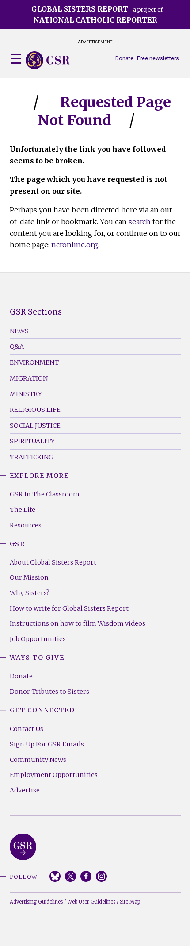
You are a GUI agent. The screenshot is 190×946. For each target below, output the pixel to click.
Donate (124, 58)
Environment (34, 362)
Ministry (26, 394)
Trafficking (31, 457)
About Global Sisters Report (53, 562)
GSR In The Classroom (45, 494)
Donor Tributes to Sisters (49, 692)
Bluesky (55, 876)
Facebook (85, 876)
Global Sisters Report (23, 847)
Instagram (101, 876)
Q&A (17, 346)
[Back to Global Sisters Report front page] (48, 60)
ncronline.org (74, 244)
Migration (29, 378)
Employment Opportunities (54, 775)
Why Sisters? (29, 593)
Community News (38, 760)
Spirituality (32, 441)
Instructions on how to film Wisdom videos (77, 623)
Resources (26, 525)
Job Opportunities (38, 639)
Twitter (70, 876)
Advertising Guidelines (36, 902)
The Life (22, 510)
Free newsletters (158, 58)
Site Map (130, 902)
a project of (97, 14)
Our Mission (29, 577)
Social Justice (35, 426)
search (140, 221)
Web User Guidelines (91, 902)
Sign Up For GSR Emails (47, 744)
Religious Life (35, 410)
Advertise (25, 790)
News (19, 331)
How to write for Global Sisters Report (69, 608)
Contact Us (26, 729)
